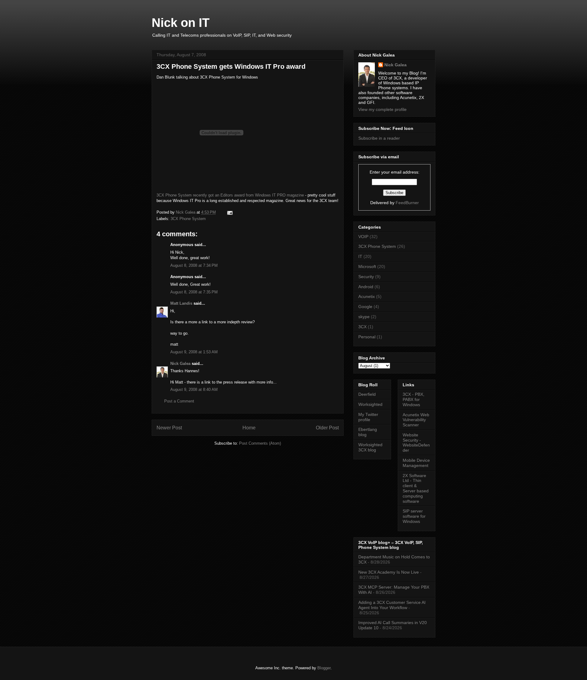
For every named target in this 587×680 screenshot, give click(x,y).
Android (365, 286)
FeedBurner (407, 202)
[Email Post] (229, 212)
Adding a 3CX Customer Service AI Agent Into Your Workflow (392, 605)
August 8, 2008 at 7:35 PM (194, 292)
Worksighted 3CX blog (370, 447)
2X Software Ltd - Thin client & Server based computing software (416, 488)
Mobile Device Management (416, 463)
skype (364, 316)
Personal (366, 336)
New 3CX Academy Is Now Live (388, 572)
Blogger (323, 668)
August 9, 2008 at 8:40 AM (194, 389)
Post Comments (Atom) (260, 443)
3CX (362, 326)
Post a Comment (179, 401)
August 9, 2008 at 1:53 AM (194, 352)
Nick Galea (180, 363)
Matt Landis (181, 303)
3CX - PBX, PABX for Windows (413, 399)
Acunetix (366, 296)
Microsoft (367, 266)
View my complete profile (382, 109)
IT (360, 256)
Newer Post (169, 427)
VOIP (363, 236)
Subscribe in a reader (379, 138)
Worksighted (370, 404)
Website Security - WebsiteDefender (416, 442)
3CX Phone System (188, 218)
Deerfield (367, 394)
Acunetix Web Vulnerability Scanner (416, 420)
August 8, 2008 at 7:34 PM (194, 265)
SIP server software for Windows (414, 516)
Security (366, 276)
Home (249, 427)
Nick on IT (180, 22)
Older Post (327, 427)
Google (365, 306)
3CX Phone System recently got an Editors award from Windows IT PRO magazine (230, 195)
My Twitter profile (368, 417)
